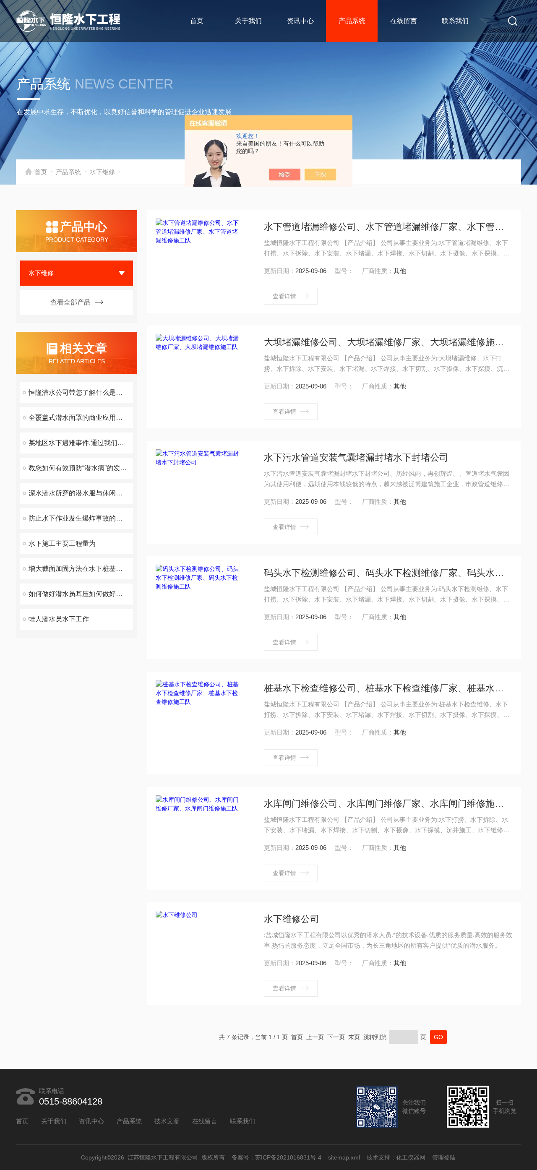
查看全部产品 (70, 302)
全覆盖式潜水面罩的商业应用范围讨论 (81, 417)
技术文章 (167, 1121)
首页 (196, 20)
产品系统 (352, 20)
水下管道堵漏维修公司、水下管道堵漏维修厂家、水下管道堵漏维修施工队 (388, 226)
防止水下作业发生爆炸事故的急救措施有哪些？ (81, 518)
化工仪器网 (411, 1157)
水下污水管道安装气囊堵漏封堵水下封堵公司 (356, 457)
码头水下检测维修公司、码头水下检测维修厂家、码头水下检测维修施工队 (388, 573)
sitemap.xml (344, 1157)
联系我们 (455, 20)
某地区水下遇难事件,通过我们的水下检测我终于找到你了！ (81, 442)
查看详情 (284, 296)
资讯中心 (300, 20)
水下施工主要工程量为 (62, 543)
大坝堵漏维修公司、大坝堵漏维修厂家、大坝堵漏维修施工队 (388, 342)
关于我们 (248, 20)
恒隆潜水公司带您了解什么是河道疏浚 (81, 392)
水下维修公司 (291, 919)
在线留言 (403, 20)
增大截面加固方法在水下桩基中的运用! (81, 568)
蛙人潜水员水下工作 (59, 619)
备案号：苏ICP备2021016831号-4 (277, 1157)
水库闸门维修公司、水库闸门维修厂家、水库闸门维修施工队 (388, 803)
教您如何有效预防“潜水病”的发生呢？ (81, 468)
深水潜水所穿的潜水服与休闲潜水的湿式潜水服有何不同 (81, 493)
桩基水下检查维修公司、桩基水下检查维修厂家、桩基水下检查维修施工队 (388, 688)
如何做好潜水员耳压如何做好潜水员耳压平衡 (81, 593)
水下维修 (102, 171)
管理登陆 (444, 1157)
